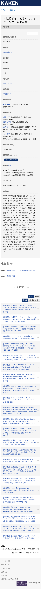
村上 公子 (6, 117)
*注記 (9, 165)
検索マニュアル (6, 564)
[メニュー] (38, 2)
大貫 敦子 (6, 127)
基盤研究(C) (7, 52)
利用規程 (4, 575)
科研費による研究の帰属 (9, 579)
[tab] (21, 287)
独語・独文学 (7, 83)
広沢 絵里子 (7, 122)
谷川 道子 (6, 134)
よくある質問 (5, 568)
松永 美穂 (6, 104)
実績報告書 (11, 270)
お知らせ (4, 572)
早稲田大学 (7, 94)
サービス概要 (5, 561)
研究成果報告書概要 (27, 270)
